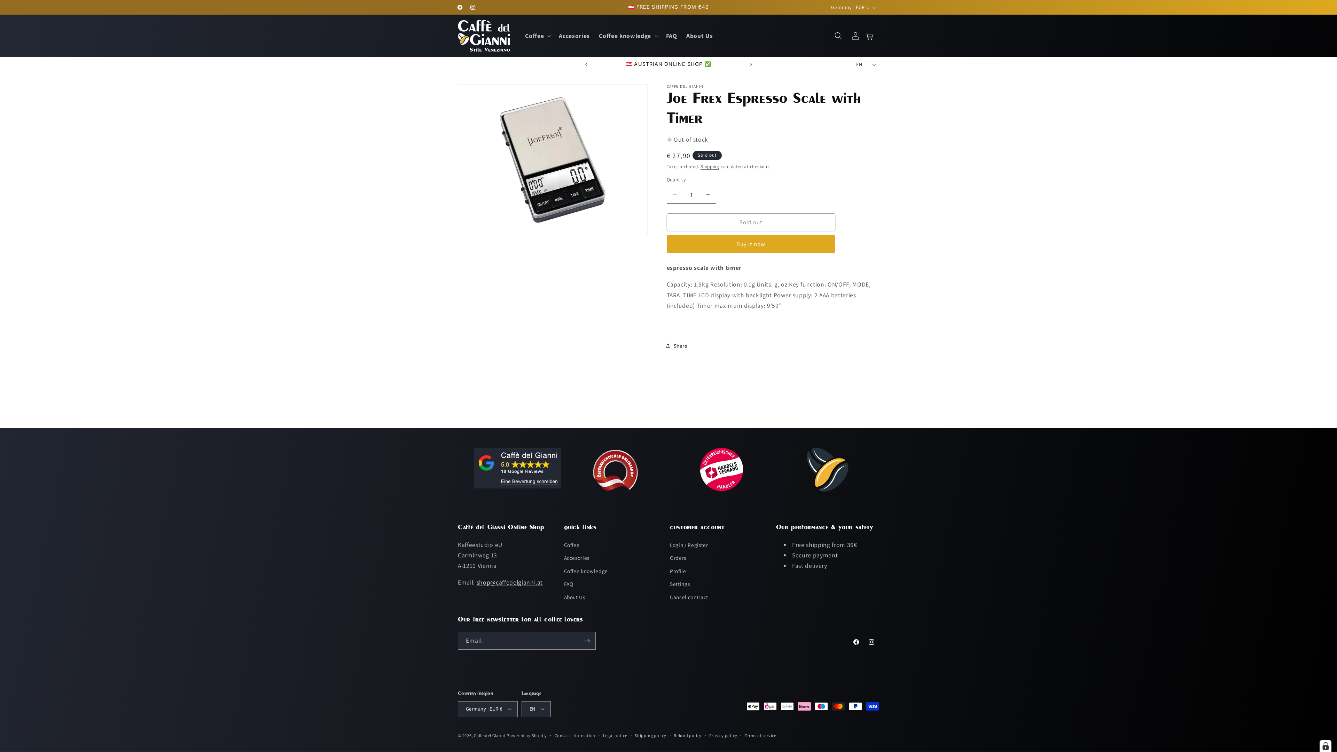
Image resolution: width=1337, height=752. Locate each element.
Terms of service (760, 735)
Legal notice (615, 735)
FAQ (568, 583)
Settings (680, 583)
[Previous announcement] (586, 64)
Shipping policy (650, 735)
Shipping (710, 167)
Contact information (575, 735)
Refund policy (688, 735)
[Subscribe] (587, 641)
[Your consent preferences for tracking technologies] (1325, 746)
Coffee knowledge (586, 570)
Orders (678, 557)
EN (859, 64)
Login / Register (689, 544)
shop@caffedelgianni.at (510, 582)
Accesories (577, 557)
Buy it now (750, 244)
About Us (574, 597)
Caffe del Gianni (489, 735)
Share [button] (681, 345)
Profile (678, 570)
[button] (537, 36)
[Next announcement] (751, 64)
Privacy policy (723, 735)
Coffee (572, 544)
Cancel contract (689, 597)
